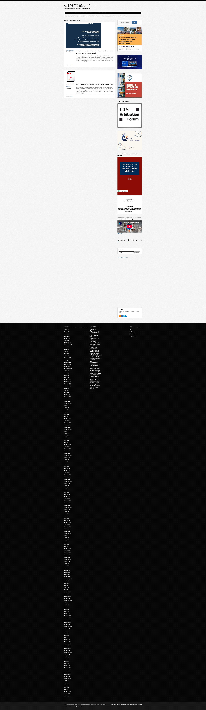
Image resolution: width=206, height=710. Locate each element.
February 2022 (67, 418)
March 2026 (67, 336)
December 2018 (67, 500)
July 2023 (66, 388)
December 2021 (67, 422)
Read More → (68, 54)
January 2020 (67, 472)
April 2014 (66, 611)
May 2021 (66, 438)
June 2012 (66, 659)
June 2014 (66, 607)
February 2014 (67, 615)
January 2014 (67, 618)
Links (86, 12)
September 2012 (68, 652)
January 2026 (67, 340)
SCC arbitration (97, 381)
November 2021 (67, 425)
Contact (110, 12)
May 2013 (66, 635)
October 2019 (67, 479)
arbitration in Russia (94, 334)
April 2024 (66, 377)
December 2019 (67, 474)
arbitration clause (94, 332)
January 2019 (67, 498)
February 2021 (67, 444)
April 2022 (66, 414)
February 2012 (67, 667)
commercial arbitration (94, 339)
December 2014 (67, 594)
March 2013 (67, 639)
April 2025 (66, 355)
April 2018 (66, 518)
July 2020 (66, 459)
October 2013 (67, 624)
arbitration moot (94, 335)
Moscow (95, 370)
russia (93, 376)
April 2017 (66, 544)
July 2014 (66, 604)
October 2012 (67, 650)
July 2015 (66, 581)
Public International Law (106, 15)
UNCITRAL (92, 388)
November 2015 (67, 574)
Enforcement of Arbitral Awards (94, 350)
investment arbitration (94, 362)
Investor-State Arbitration (93, 15)
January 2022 (67, 420)
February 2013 (67, 641)
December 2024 (67, 362)
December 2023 (67, 381)
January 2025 (67, 360)
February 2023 (67, 394)
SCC (91, 381)
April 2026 (66, 334)
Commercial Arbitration (70, 15)
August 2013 (67, 628)
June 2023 (66, 390)
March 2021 (67, 442)
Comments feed (133, 334)
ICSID (94, 356)
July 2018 (66, 511)
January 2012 (67, 670)
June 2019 (66, 487)
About (67, 12)
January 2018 (67, 524)
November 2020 (67, 451)
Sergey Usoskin (94, 382)
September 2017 (68, 533)
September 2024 (68, 368)
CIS (95, 337)
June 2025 (66, 351)
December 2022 (67, 396)
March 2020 (67, 468)
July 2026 (66, 329)
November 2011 (67, 674)
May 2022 (66, 412)
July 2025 (66, 349)
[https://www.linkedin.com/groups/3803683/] (126, 316)
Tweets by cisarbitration (122, 257)
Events (114, 15)
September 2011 (68, 678)
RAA (94, 373)
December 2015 (67, 572)
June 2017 (66, 539)
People (71, 12)
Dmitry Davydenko (70, 50)
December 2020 (67, 448)
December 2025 (67, 342)
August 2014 (67, 602)
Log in (131, 329)
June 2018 (66, 513)
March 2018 (67, 520)
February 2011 (67, 691)
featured (94, 354)
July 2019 (66, 485)
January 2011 (67, 693)
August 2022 (67, 405)
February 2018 (67, 522)
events (91, 353)
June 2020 (66, 461)
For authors (76, 12)
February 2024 (67, 379)
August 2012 (67, 654)
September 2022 (68, 403)
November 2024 (67, 364)
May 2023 (66, 392)
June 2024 (66, 373)
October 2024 (67, 366)
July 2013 (66, 631)
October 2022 (67, 401)
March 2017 (67, 546)
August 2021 (67, 431)
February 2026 (67, 338)
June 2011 (66, 683)
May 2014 (66, 609)
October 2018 (67, 505)
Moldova (95, 368)
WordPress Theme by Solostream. (75, 706)
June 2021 (66, 435)
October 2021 (67, 427)
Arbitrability (93, 329)
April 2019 (66, 492)
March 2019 (67, 494)
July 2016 (66, 563)
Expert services (97, 12)
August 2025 (67, 347)
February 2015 (67, 591)
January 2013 (67, 644)
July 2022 (66, 407)
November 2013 (67, 622)
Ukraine (96, 387)
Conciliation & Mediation (123, 15)
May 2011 (66, 685)
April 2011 (66, 687)
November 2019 (67, 477)
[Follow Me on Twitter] (124, 316)
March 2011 (67, 689)
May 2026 (66, 331)
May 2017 (66, 542)
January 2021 (67, 446)
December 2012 (67, 646)
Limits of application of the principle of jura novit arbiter (94, 84)
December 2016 (67, 552)
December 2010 (67, 696)
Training (91, 12)
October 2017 (67, 531)
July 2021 (66, 433)
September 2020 (68, 455)
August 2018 (67, 509)
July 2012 (66, 657)
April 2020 (66, 466)
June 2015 (66, 583)
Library (82, 12)
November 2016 (67, 555)
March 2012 (67, 665)
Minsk (91, 368)
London (92, 365)
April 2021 (66, 440)
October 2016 (67, 557)
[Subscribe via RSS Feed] (120, 316)
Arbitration (94, 331)
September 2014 (68, 600)
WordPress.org (133, 336)
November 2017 (67, 529)
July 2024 (66, 370)
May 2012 (66, 661)
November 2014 (67, 596)
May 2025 (66, 353)
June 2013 (66, 633)
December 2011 (67, 672)
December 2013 (67, 620)
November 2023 (67, 383)
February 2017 (67, 548)
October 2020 (67, 453)
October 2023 (67, 386)
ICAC (100, 355)
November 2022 (67, 399)
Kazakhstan (93, 364)
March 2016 (67, 570)
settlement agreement (94, 384)
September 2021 (68, 429)
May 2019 (66, 490)
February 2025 (67, 357)
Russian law (94, 380)
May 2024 (66, 375)
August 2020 (67, 457)
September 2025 (68, 344)
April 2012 (66, 663)
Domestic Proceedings (82, 15)
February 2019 (67, 496)
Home (111, 704)
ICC (91, 356)
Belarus (92, 337)
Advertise (105, 12)
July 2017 (66, 537)
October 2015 (67, 576)
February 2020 (67, 470)
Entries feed (132, 331)
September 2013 (68, 626)
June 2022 (66, 409)
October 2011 (67, 676)
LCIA (98, 364)
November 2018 (67, 503)
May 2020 (66, 464)
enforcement (94, 349)
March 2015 (67, 589)
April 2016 (66, 568)
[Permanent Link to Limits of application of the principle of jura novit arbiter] (71, 83)
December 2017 (67, 526)
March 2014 (67, 613)
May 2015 (66, 585)
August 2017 (67, 535)
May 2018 (66, 516)
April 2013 (66, 637)
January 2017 (67, 550)
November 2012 (67, 648)
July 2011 (66, 680)
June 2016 (66, 565)
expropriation (96, 353)
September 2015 (68, 578)
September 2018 (68, 507)
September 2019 (68, 481)
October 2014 (67, 598)
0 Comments (68, 52)
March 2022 (67, 416)
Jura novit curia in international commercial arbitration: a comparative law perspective (94, 52)
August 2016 (67, 561)
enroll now (119, 233)
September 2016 (68, 559)
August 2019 (67, 483)
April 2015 (66, 587)
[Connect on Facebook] (122, 316)
